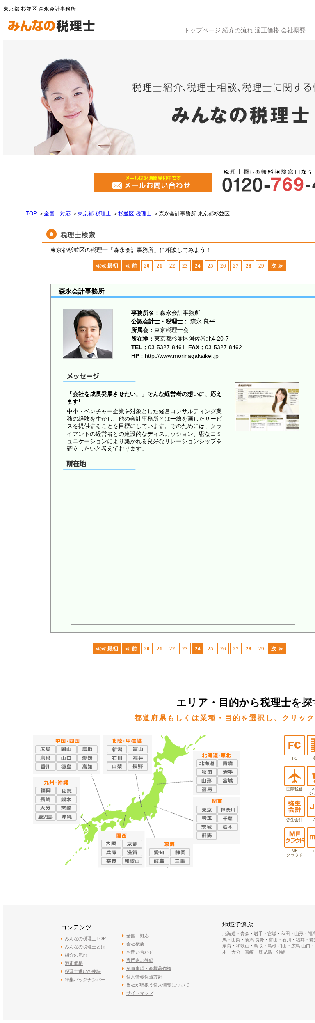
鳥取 (258, 945)
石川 (286, 939)
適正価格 (267, 30)
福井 (300, 939)
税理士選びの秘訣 (83, 971)
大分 (235, 952)
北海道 (229, 933)
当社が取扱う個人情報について (157, 984)
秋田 (285, 933)
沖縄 (280, 952)
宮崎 (249, 952)
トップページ (202, 30)
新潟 (249, 939)
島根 (271, 945)
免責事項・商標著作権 (148, 968)
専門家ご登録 (139, 960)
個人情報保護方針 (144, 976)
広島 (295, 945)
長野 (259, 939)
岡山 (282, 945)
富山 (273, 939)
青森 (244, 933)
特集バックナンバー (85, 979)
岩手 (258, 933)
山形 (299, 933)
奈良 (226, 945)
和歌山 (242, 945)
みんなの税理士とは (85, 946)
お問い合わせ (139, 952)
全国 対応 (137, 935)
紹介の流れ (237, 30)
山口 (305, 945)
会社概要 (293, 30)
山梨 (235, 939)
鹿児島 (265, 952)
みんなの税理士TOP (85, 938)
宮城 (271, 933)
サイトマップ (139, 993)
